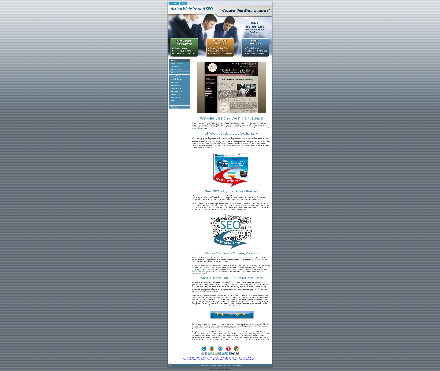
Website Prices (176, 88)
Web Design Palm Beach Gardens (241, 357)
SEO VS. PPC (176, 101)
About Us (174, 3)
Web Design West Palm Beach (216, 357)
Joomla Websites (177, 104)
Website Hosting (176, 73)
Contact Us (221, 326)
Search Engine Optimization (202, 271)
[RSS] (170, 364)
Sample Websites (177, 63)
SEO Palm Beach (231, 359)
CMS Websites (176, 85)
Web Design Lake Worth (247, 359)
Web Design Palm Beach (195, 357)
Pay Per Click (175, 98)
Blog (183, 3)
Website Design (176, 70)
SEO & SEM (175, 94)
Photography (175, 82)
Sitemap (174, 107)
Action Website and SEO (223, 369)
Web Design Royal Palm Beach (194, 359)
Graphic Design (176, 79)
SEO (232, 260)
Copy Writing (175, 76)
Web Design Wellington (215, 359)
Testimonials (175, 67)
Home (173, 60)
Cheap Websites (176, 91)
